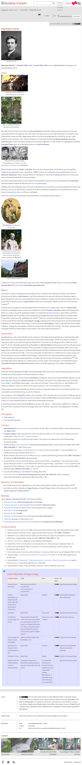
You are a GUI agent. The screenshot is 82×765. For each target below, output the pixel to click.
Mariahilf (21, 395)
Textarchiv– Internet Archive (27, 436)
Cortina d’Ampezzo (35, 131)
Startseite (3, 3)
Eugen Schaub (32, 488)
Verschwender (47, 181)
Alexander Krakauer (48, 196)
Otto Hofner (18, 257)
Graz (30, 65)
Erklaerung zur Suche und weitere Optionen (60, 3)
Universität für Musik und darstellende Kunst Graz (17, 363)
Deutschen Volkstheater (9, 175)
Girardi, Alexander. (21, 445)
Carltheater (51, 172)
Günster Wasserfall (27, 754)
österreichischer (59, 65)
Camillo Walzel (24, 165)
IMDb (20, 513)
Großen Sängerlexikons (45, 516)
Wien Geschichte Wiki (25, 502)
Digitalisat (26, 447)
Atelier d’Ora (11, 431)
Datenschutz (68, 762)
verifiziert (64, 716)
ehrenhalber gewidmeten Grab (34, 285)
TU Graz (76, 3)
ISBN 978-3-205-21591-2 (22, 469)
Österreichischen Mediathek (53, 522)
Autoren (29, 699)
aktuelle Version (66, 24)
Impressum (77, 762)
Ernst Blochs (29, 404)
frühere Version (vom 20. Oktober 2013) (34, 716)
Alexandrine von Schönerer (9, 165)
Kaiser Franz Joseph (48, 308)
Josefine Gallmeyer (43, 144)
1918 (41, 65)
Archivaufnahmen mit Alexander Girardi (17, 522)
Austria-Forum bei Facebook (2, 762)
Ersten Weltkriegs (16, 187)
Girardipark (77, 398)
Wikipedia (56, 697)
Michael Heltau (46, 345)
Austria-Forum (16, 3)
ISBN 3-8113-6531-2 (20, 458)
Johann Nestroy (23, 296)
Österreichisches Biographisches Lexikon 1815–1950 (36, 474)
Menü (68, 3)
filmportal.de (23, 510)
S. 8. (33, 453)
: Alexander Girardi (14, 499)
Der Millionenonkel (14, 420)
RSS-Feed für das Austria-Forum (14, 762)
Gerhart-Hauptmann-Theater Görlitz (15, 491)
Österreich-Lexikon (49, 505)
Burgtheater (53, 189)
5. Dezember (20, 65)
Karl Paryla (38, 372)
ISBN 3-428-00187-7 (10, 447)
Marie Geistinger (7, 225)
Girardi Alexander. (10, 474)
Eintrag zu (13, 505)
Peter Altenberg (9, 428)
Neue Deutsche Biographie (39, 445)
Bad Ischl (22, 398)
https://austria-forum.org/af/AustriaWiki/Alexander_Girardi (46, 728)
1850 (25, 65)
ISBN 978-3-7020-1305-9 (46, 538)
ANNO (61, 428)
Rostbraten (34, 378)
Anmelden (76, 16)
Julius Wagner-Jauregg (32, 321)
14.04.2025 (23, 699)
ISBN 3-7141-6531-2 (74, 455)
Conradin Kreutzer (40, 183)
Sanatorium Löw (50, 283)
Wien (46, 65)
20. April (36, 65)
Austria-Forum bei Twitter (8, 762)
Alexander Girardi (9, 508)
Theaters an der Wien (54, 310)
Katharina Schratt (7, 316)
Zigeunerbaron (29, 301)
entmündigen (48, 323)
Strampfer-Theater (7, 144)
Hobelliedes (75, 181)
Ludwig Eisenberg (10, 434)
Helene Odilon (72, 308)
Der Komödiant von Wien (20, 372)
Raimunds (38, 181)
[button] (47, 16)
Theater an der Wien (25, 169)
